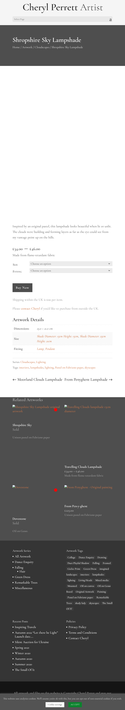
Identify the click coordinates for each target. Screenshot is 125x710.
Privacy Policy (77, 627)
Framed (107, 563)
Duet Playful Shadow (78, 563)
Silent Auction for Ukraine (32, 642)
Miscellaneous (23, 588)
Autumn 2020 (23, 659)
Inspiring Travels (25, 627)
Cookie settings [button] (55, 704)
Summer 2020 (23, 664)
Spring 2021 (22, 648)
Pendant (50, 349)
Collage (71, 557)
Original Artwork (85, 591)
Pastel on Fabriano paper (69, 367)
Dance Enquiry (24, 562)
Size (15, 265)
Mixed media (102, 580)
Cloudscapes (42, 47)
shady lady (80, 603)
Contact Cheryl (78, 638)
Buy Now (22, 288)
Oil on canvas (87, 586)
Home (16, 47)
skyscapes (90, 367)
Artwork (27, 47)
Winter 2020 (22, 653)
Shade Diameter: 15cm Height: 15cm (57, 336)
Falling (19, 568)
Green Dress (22, 577)
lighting (49, 367)
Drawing (101, 557)
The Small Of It (25, 670)
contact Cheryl (30, 309)
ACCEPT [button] (75, 704)
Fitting (17, 271)
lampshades (36, 367)
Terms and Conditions (83, 633)
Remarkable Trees (26, 583)
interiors (24, 367)
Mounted (72, 586)
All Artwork (23, 556)
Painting (101, 591)
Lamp (40, 349)
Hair (22, 571)
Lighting (41, 362)
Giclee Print (74, 568)
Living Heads (85, 580)
